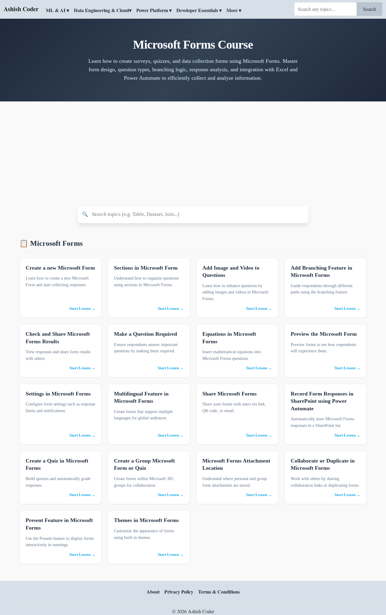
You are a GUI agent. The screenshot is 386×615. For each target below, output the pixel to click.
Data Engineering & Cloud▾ (102, 10)
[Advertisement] (193, 153)
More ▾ (233, 10)
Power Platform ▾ (154, 10)
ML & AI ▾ (57, 10)
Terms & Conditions (219, 591)
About (153, 591)
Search (369, 9)
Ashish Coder (21, 9)
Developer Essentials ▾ (199, 10)
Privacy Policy (178, 591)
